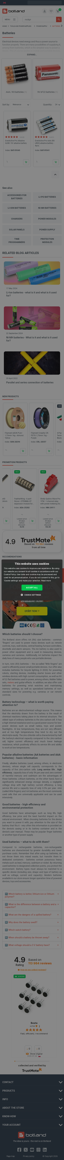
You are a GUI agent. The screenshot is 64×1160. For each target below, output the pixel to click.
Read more (46, 581)
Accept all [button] (32, 587)
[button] (32, 595)
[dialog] (32, 580)
